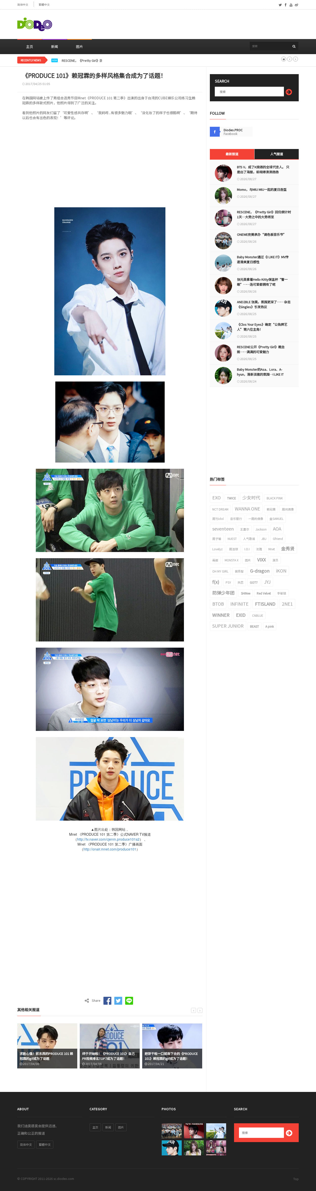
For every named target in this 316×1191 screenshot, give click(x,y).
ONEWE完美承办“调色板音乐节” (261, 234)
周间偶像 (288, 509)
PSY (228, 582)
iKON (281, 570)
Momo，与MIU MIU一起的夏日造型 (262, 189)
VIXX (261, 559)
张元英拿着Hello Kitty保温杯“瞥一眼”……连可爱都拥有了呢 (262, 282)
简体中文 (22, 4)
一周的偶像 (255, 518)
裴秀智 (239, 571)
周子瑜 (216, 538)
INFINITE (239, 603)
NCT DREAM (220, 509)
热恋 (240, 582)
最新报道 (232, 153)
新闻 (54, 46)
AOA (277, 528)
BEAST (254, 626)
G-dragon (260, 570)
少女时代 (251, 497)
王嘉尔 (244, 529)
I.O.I (247, 549)
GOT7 (254, 582)
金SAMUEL (276, 518)
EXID (241, 615)
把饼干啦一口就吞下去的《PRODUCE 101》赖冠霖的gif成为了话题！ (108, 1056)
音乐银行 (236, 518)
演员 (275, 560)
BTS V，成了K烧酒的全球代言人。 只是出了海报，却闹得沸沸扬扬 (263, 169)
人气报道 (276, 153)
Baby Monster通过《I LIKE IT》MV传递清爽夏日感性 (263, 259)
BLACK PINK (275, 498)
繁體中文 (44, 4)
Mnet (271, 549)
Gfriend (278, 538)
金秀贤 (288, 548)
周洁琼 (233, 549)
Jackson (261, 529)
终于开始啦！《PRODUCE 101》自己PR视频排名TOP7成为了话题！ (46, 1056)
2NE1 (287, 603)
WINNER (221, 615)
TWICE (231, 498)
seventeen (223, 528)
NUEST (232, 538)
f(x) (215, 581)
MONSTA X (231, 560)
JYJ (267, 581)
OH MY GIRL (220, 571)
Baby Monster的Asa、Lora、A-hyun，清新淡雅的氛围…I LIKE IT (260, 372)
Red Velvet (264, 593)
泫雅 (259, 549)
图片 (79, 46)
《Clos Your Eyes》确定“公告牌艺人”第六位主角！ (262, 327)
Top (296, 1179)
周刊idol (218, 518)
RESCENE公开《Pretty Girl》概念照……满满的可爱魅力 (261, 349)
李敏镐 (281, 593)
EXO (216, 497)
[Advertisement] (209, 24)
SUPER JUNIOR (228, 625)
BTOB (218, 603)
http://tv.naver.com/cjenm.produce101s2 (108, 839)
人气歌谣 (249, 538)
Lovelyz (217, 549)
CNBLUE (257, 615)
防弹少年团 (223, 592)
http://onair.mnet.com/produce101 (109, 849)
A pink (269, 626)
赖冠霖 (271, 509)
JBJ (263, 538)
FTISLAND (265, 603)
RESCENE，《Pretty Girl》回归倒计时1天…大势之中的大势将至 (107, 60)
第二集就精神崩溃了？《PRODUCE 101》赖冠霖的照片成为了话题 (170, 1056)
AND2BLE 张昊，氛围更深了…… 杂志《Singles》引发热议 (264, 304)
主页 (29, 46)
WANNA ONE (247, 508)
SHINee (245, 593)
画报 (215, 560)
